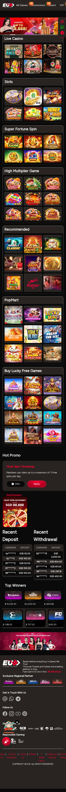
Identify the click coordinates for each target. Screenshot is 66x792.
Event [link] (52, 5)
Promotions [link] (38, 5)
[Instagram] (11, 713)
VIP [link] (62, 5)
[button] (11, 698)
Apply (37, 483)
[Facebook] (5, 713)
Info (17, 483)
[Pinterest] (24, 713)
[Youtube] (18, 713)
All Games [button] (22, 5)
